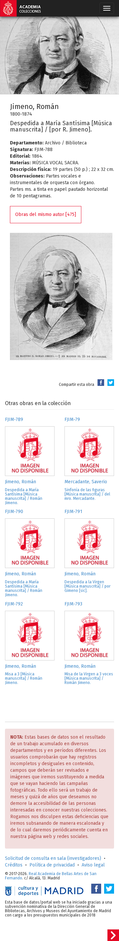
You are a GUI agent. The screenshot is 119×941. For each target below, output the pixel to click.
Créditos (13, 865)
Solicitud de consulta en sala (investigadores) (53, 858)
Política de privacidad (52, 865)
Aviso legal (93, 865)
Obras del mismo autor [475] (45, 214)
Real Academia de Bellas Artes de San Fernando (51, 875)
